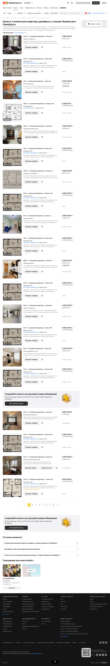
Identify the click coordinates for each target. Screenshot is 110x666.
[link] (104, 2)
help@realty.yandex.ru (37, 653)
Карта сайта (82, 642)
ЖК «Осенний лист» (29, 108)
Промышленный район (28, 604)
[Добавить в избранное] (42, 47)
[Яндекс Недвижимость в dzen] (103, 643)
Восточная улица (28, 84)
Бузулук (63, 601)
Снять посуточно (46, 621)
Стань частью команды (28, 642)
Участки (24, 628)
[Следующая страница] (57, 505)
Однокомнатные (7, 626)
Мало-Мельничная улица (30, 459)
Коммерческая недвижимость (30, 626)
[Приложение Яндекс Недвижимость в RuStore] (106, 654)
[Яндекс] (104, 662)
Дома (23, 624)
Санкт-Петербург (8, 601)
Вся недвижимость (8, 642)
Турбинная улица (28, 263)
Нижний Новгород (8, 611)
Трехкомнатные (7, 631)
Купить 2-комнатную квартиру (69, 628)
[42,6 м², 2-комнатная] (13, 180)
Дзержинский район (27, 609)
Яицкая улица (45, 601)
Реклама (17, 642)
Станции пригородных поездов (98, 604)
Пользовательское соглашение (46, 642)
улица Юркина (27, 106)
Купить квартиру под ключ (68, 624)
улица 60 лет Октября (29, 173)
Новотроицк (64, 606)
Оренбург (26, 61)
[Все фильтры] (4, 13)
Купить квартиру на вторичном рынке (71, 626)
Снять (43, 624)
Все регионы (93, 609)
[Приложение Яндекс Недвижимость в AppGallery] (103, 654)
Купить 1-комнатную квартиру (69, 631)
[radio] (32, 505)
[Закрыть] (106, 13)
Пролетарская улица (29, 128)
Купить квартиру (65, 621)
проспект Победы (28, 39)
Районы (92, 601)
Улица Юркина (45, 609)
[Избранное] (68, 2)
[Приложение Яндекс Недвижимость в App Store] (97, 654)
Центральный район (27, 606)
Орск (62, 599)
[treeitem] (7, 8)
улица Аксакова (27, 218)
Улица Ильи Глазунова (47, 606)
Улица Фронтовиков (47, 599)
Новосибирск (6, 604)
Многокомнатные (8, 624)
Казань (5, 609)
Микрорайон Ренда (27, 601)
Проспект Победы (46, 604)
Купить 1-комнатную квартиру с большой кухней (74, 633)
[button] (71, 2)
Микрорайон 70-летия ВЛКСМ (30, 611)
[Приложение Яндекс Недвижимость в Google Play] (100, 654)
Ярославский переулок (29, 414)
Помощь (74, 642)
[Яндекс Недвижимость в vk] (100, 643)
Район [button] (89, 13)
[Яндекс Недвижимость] (12, 3)
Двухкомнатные (7, 621)
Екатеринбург (7, 606)
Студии (5, 628)
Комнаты (24, 621)
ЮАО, (31, 61)
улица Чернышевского (29, 351)
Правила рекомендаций (63, 642)
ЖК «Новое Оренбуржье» (30, 63)
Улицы (91, 599)
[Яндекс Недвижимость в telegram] (106, 643)
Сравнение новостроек (96, 606)
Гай (61, 604)
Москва (5, 599)
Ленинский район (27, 599)
